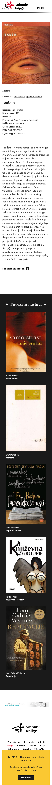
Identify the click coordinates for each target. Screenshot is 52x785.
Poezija (27, 749)
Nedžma (6, 90)
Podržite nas (13, 742)
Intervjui (21, 745)
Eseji (42, 745)
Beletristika (19, 96)
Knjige (10, 745)
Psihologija (13, 749)
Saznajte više (30, 770)
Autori (33, 745)
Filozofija (39, 749)
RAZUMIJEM (26, 778)
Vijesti (41, 742)
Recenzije (29, 742)
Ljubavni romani (34, 96)
